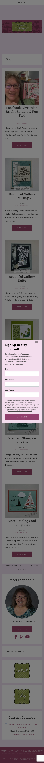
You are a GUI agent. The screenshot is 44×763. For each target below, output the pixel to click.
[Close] (36, 342)
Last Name (9, 390)
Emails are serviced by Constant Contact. (20, 411)
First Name (9, 379)
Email (7, 369)
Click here (22, 417)
